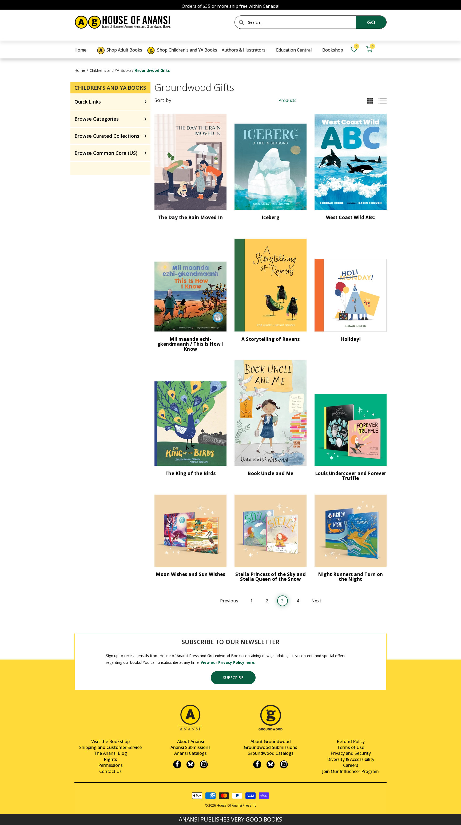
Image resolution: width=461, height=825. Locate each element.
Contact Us (110, 771)
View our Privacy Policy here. (228, 662)
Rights (110, 759)
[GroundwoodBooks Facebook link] (257, 764)
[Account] (384, 49)
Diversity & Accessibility (350, 759)
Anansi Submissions (190, 747)
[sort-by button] (189, 100)
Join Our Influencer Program (350, 771)
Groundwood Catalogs (270, 753)
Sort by (162, 100)
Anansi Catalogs (190, 753)
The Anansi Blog (110, 753)
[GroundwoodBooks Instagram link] (284, 764)
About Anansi (190, 741)
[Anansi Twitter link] (190, 764)
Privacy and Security (351, 753)
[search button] (241, 22)
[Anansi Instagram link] (204, 764)
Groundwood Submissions (270, 747)
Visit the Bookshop (110, 741)
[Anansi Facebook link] (177, 764)
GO (371, 22)
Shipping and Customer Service (110, 747)
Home (79, 70)
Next (316, 601)
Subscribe (233, 677)
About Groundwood (271, 741)
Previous (229, 601)
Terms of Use (350, 747)
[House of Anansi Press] (123, 21)
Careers (350, 765)
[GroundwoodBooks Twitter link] (270, 764)
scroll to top (6, 816)
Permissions (110, 765)
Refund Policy (351, 741)
